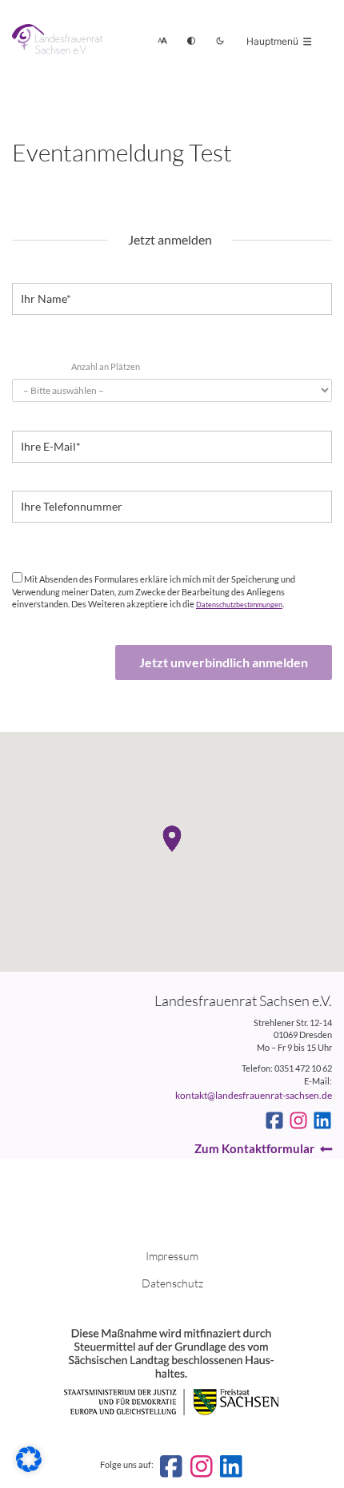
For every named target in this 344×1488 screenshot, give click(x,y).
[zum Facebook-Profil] (274, 1120)
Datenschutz (172, 1283)
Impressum (172, 1256)
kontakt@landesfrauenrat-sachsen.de (253, 1095)
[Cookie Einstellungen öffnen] (29, 1469)
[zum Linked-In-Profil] (322, 1120)
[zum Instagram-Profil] (298, 1120)
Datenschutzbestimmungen (239, 604)
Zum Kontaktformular (254, 1148)
